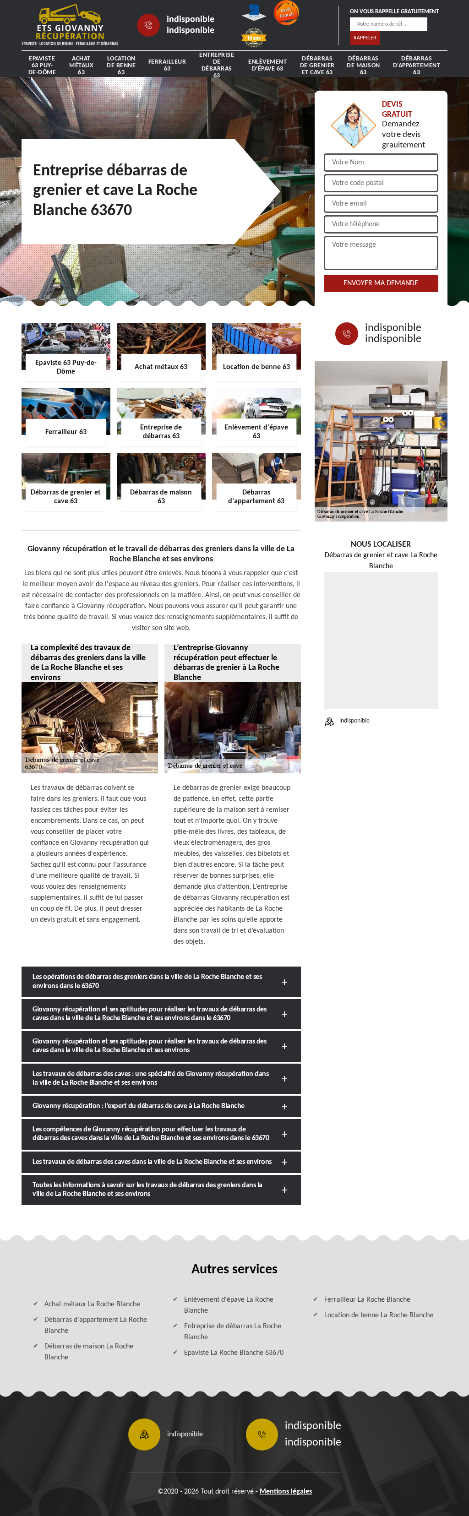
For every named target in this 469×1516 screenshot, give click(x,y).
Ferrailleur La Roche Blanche (367, 1300)
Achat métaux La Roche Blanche (92, 1304)
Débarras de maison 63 (363, 65)
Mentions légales (286, 1491)
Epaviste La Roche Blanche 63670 (234, 1353)
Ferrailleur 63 (167, 65)
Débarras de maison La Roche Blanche (88, 1352)
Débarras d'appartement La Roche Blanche (95, 1325)
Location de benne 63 (121, 65)
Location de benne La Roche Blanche (378, 1315)
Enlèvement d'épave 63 (267, 65)
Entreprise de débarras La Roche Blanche (232, 1332)
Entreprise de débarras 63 (216, 65)
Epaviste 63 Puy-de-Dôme (42, 65)
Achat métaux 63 (81, 65)
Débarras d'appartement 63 (417, 65)
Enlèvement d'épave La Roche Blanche (228, 1305)
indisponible (190, 19)
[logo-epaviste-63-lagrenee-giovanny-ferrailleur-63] (70, 25)
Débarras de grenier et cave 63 (317, 65)
